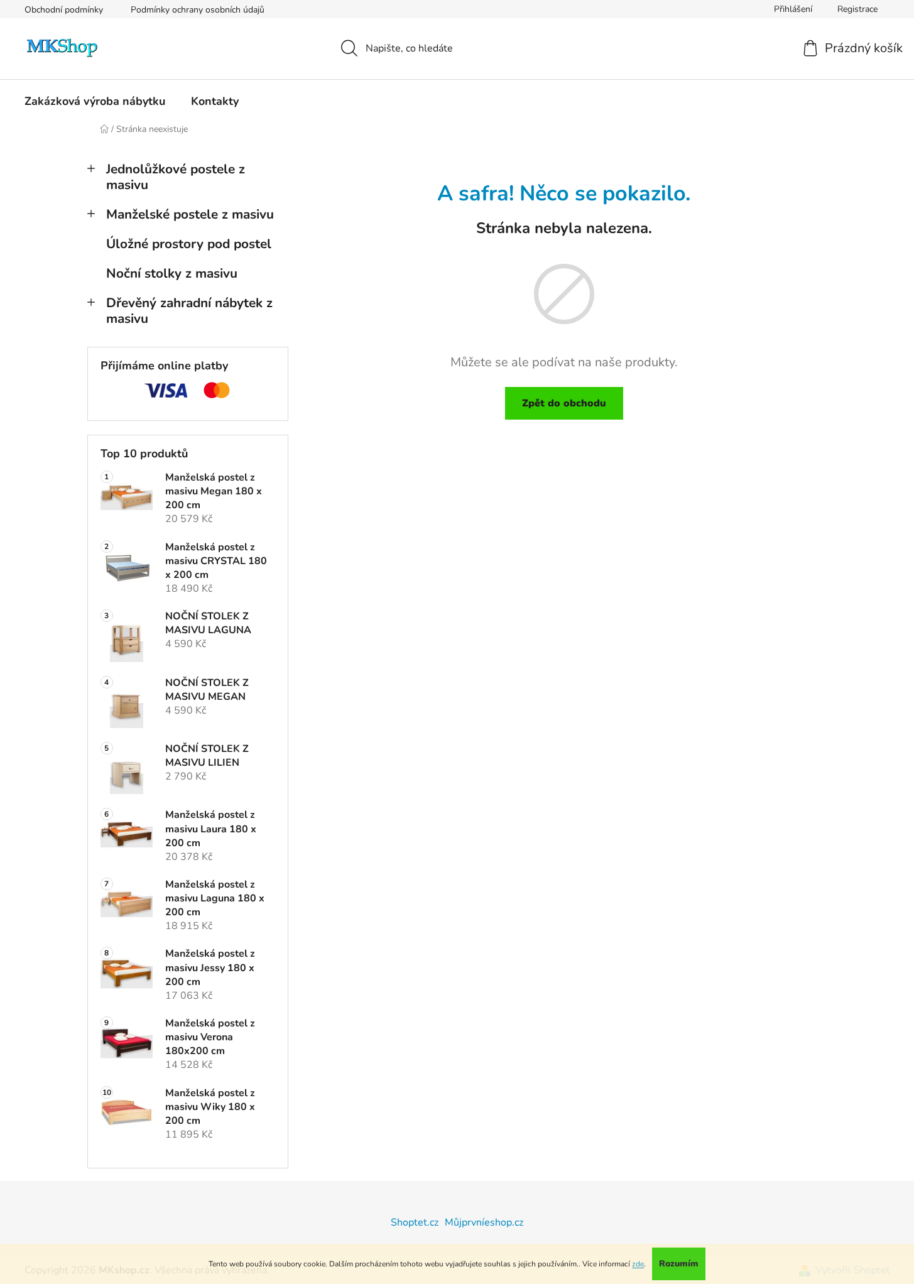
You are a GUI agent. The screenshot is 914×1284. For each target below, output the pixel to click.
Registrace (857, 9)
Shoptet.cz (414, 1222)
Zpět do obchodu (564, 403)
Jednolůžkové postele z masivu (175, 176)
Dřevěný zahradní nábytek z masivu (189, 310)
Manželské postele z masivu (190, 214)
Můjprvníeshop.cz (484, 1222)
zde (638, 1264)
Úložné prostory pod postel (188, 244)
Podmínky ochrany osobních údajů (197, 10)
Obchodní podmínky (63, 10)
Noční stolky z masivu (171, 273)
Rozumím (679, 1264)
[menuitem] (95, 101)
